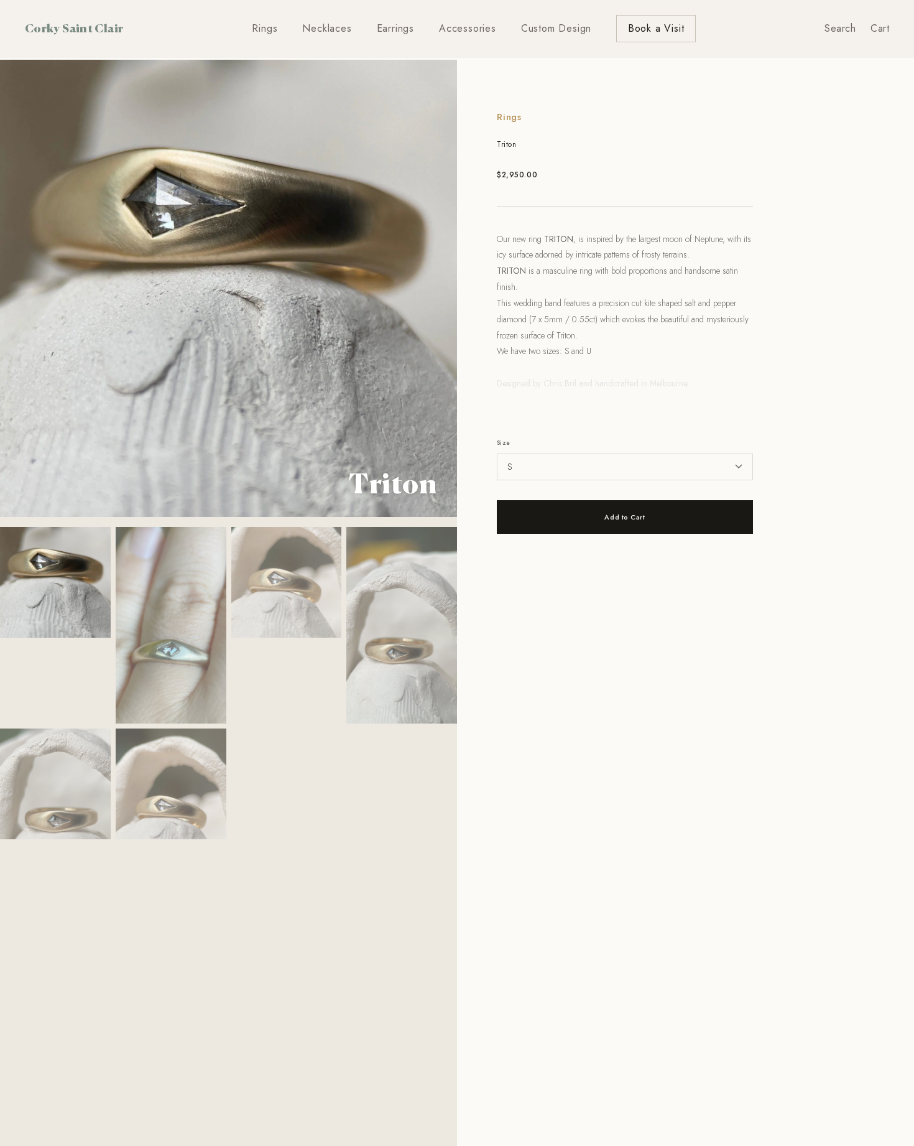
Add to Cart (624, 517)
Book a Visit (656, 28)
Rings (264, 28)
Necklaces (326, 28)
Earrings (395, 28)
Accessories (467, 28)
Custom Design (556, 28)
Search (840, 28)
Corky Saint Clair (74, 28)
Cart (879, 28)
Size (503, 442)
